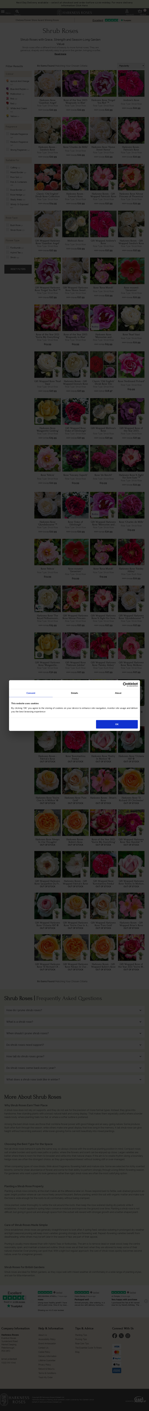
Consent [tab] (30, 693)
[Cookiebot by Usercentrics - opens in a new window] (125, 684)
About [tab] (118, 693)
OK (117, 724)
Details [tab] (74, 693)
